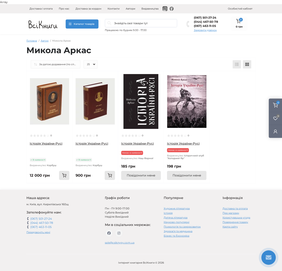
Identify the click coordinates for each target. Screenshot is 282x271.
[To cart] (64, 175)
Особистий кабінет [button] (240, 8)
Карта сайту (230, 226)
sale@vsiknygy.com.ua (119, 242)
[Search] (109, 23)
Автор (45, 40)
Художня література (177, 208)
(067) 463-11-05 (205, 26)
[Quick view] (66, 77)
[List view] (237, 64)
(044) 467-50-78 (206, 22)
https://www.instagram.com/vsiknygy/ (119, 233)
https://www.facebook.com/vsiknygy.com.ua (109, 233)
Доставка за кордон (88, 8)
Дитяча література (175, 217)
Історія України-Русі (46, 143)
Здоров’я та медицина (178, 231)
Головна (31, 40)
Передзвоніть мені (38, 232)
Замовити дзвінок (205, 30)
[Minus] (35, 189)
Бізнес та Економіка (176, 235)
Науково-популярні (176, 222)
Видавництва (150, 8)
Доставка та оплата (235, 208)
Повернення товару (235, 222)
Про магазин (231, 213)
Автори (130, 8)
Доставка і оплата (41, 8)
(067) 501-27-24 (205, 17)
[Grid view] (247, 64)
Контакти (114, 8)
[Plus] (64, 189)
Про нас (64, 8)
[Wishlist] (66, 85)
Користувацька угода (236, 217)
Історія (168, 213)
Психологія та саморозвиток (182, 226)
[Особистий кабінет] (275, 131)
